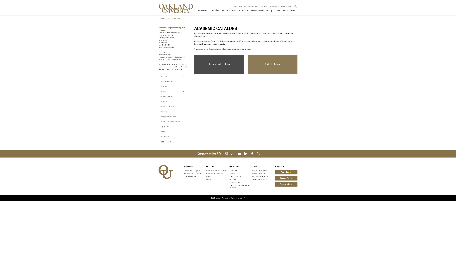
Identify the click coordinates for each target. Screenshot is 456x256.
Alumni (277, 10)
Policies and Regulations (260, 176)
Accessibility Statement (259, 170)
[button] (183, 76)
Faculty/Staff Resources (168, 117)
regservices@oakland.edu (166, 47)
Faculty (269, 10)
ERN (289, 6)
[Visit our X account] (258, 154)
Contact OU (233, 170)
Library (235, 6)
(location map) (163, 40)
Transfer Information (167, 81)
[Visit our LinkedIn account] (245, 154)
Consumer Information (259, 180)
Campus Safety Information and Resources (239, 186)
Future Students (229, 10)
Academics (202, 10)
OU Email (264, 6)
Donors (208, 180)
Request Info (285, 184)
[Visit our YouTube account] (239, 154)
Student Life (243, 10)
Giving (285, 10)
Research (284, 6)
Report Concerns (274, 6)
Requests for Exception (167, 106)
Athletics (293, 10)
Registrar (162, 19)
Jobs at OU (232, 180)
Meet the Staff (164, 137)
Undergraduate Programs (192, 170)
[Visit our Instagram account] (226, 154)
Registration (164, 76)
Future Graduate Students (214, 173)
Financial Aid (215, 10)
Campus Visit (285, 178)
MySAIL (257, 6)
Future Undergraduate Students (216, 170)
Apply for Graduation (167, 96)
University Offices (234, 182)
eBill (240, 6)
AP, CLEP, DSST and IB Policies (170, 122)
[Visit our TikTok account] (232, 154)
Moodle (250, 6)
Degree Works (164, 127)
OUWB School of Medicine (192, 173)
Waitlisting (163, 101)
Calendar (232, 173)
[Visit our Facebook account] (252, 154)
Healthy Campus (257, 10)
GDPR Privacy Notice (167, 142)
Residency (163, 111)
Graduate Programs (190, 176)
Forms (162, 132)
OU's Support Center (176, 69)
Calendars (163, 86)
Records (163, 91)
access (161, 67)
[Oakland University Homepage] (176, 8)
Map (245, 6)
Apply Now (285, 172)
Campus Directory (235, 176)
